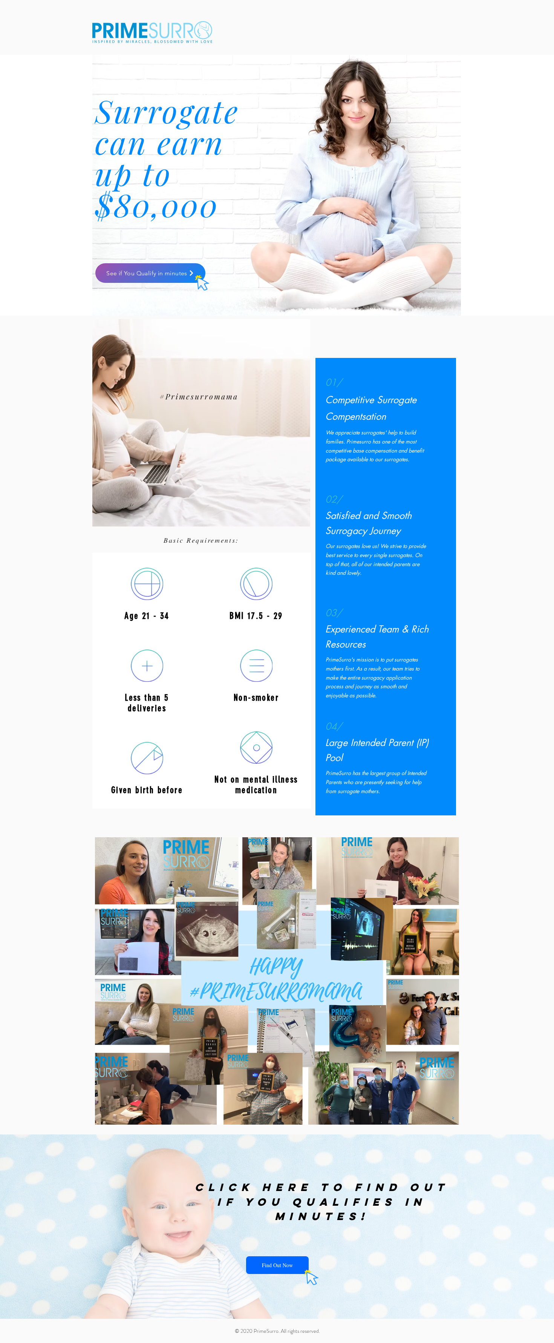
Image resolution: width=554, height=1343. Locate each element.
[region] (201, 422)
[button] (277, 1265)
